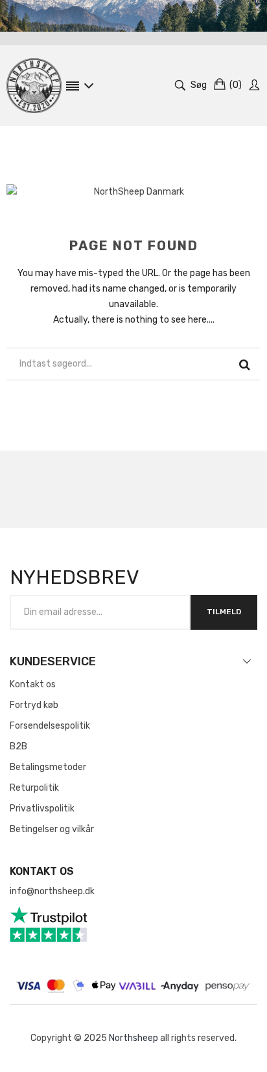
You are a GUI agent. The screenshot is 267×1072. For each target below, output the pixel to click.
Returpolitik (34, 787)
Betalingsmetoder (48, 767)
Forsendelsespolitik (50, 725)
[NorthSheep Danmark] (34, 85)
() (235, 85)
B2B (18, 746)
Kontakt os (33, 684)
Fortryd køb (34, 705)
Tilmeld (224, 611)
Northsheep (133, 1038)
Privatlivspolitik (42, 808)
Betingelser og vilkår (52, 829)
